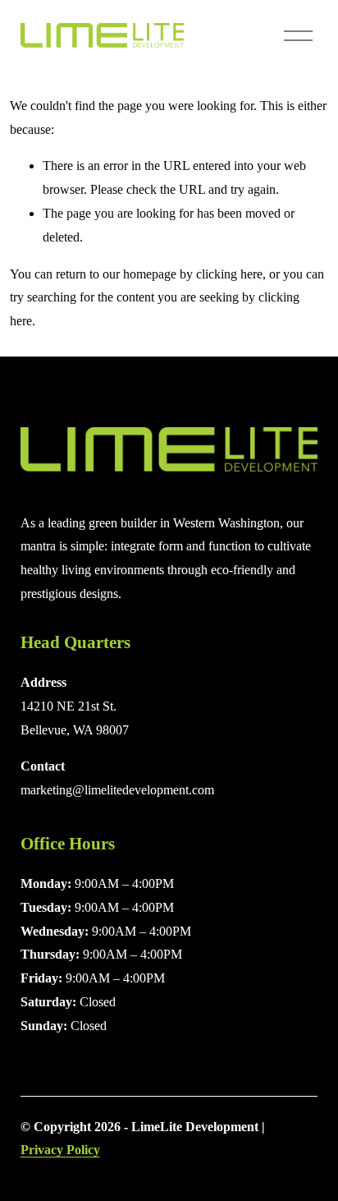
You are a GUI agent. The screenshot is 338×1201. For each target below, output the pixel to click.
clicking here (229, 274)
